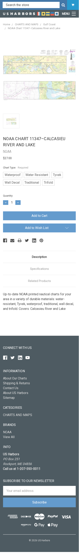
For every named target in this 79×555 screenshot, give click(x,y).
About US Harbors (15, 393)
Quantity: (8, 195)
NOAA (7, 432)
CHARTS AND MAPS (17, 415)
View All (9, 437)
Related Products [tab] (39, 281)
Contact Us (10, 388)
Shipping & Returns (16, 383)
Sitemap (9, 398)
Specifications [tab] (39, 269)
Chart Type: (15, 167)
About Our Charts (15, 378)
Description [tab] (39, 257)
